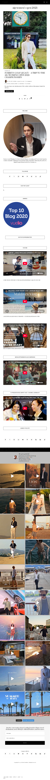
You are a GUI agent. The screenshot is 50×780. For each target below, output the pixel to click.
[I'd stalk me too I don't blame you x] (37, 526)
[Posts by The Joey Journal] (6, 81)
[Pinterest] (25, 99)
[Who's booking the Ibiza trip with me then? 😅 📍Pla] (12, 704)
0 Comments (29, 81)
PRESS (10, 776)
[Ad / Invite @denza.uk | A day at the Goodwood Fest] (12, 602)
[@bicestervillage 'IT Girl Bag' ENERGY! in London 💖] (12, 653)
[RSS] (35, 439)
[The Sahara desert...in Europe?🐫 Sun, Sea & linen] (12, 552)
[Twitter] (22, 99)
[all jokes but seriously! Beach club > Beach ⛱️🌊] (37, 501)
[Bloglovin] (31, 176)
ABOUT (19, 776)
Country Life (7, 70)
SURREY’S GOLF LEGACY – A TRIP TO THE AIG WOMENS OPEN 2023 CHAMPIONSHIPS (25, 75)
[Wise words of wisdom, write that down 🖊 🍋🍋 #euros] (12, 501)
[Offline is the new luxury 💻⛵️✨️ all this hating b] (37, 552)
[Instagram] (18, 176)
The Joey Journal (13, 81)
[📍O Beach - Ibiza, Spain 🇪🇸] (12, 678)
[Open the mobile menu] (46, 2)
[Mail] (35, 176)
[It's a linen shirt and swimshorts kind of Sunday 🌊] (12, 577)
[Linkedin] (40, 439)
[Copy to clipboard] (27, 99)
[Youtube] (22, 176)
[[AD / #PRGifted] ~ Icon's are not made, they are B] (37, 602)
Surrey (16, 83)
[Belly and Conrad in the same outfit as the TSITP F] (37, 628)
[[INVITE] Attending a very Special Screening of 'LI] (37, 476)
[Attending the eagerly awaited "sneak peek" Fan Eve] (12, 628)
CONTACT (15, 776)
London (12, 83)
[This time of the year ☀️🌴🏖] (37, 704)
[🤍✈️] (37, 653)
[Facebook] (19, 99)
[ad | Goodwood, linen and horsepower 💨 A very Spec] (37, 577)
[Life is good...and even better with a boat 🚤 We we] (37, 678)
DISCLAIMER (6, 776)
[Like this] (30, 98)
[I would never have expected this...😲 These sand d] (12, 526)
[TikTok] (40, 176)
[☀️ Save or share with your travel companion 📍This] (12, 476)
